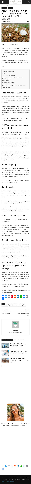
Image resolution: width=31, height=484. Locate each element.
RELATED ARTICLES (7, 340)
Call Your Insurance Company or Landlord (12, 77)
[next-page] (5, 366)
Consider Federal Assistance (9, 84)
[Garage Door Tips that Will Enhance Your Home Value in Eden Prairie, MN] (5, 360)
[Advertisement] (15, 385)
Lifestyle (14, 477)
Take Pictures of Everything (9, 75)
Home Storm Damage (13, 305)
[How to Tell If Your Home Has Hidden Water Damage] (5, 345)
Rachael (4, 21)
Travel (10, 477)
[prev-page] (2, 366)
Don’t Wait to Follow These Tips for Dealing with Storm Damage (13, 86)
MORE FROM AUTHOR (19, 340)
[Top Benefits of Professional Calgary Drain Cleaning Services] (5, 353)
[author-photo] (15, 328)
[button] (2, 2)
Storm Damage (23, 305)
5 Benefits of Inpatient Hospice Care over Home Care (23, 313)
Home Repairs (5, 305)
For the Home (8, 5)
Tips (18, 477)
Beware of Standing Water (8, 82)
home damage (21, 304)
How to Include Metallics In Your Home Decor (8, 312)
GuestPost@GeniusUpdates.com (8, 481)
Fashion (26, 477)
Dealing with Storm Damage (11, 304)
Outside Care (10, 8)
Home (3, 5)
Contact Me (5, 477)
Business (22, 477)
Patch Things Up (6, 78)
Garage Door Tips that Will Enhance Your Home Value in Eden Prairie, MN (19, 360)
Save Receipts (5, 80)
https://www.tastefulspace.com (15, 332)
